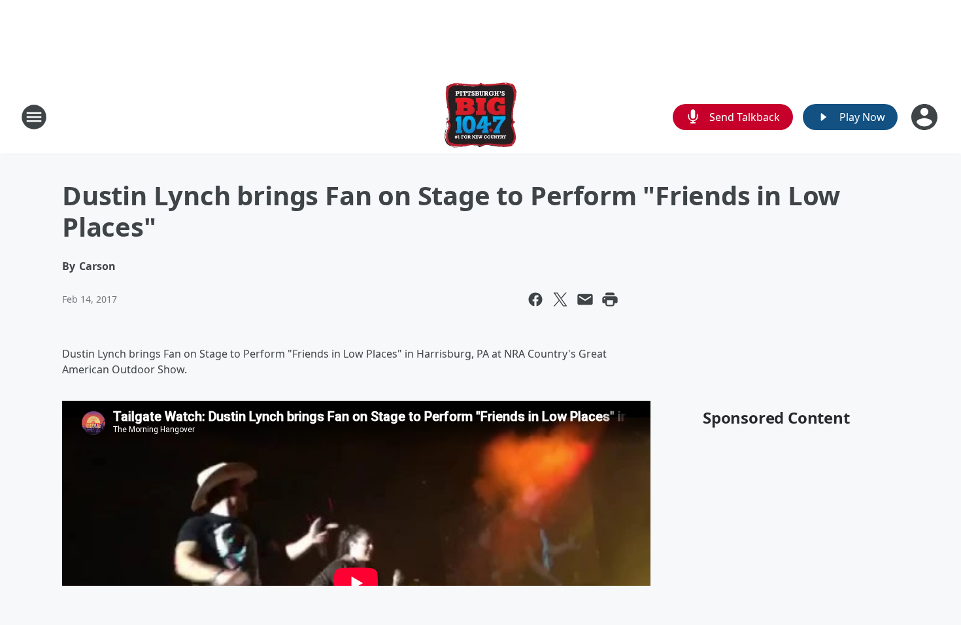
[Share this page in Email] (585, 299)
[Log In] (925, 117)
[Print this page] (610, 299)
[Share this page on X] (560, 299)
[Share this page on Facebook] (535, 299)
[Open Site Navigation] (34, 117)
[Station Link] (480, 116)
